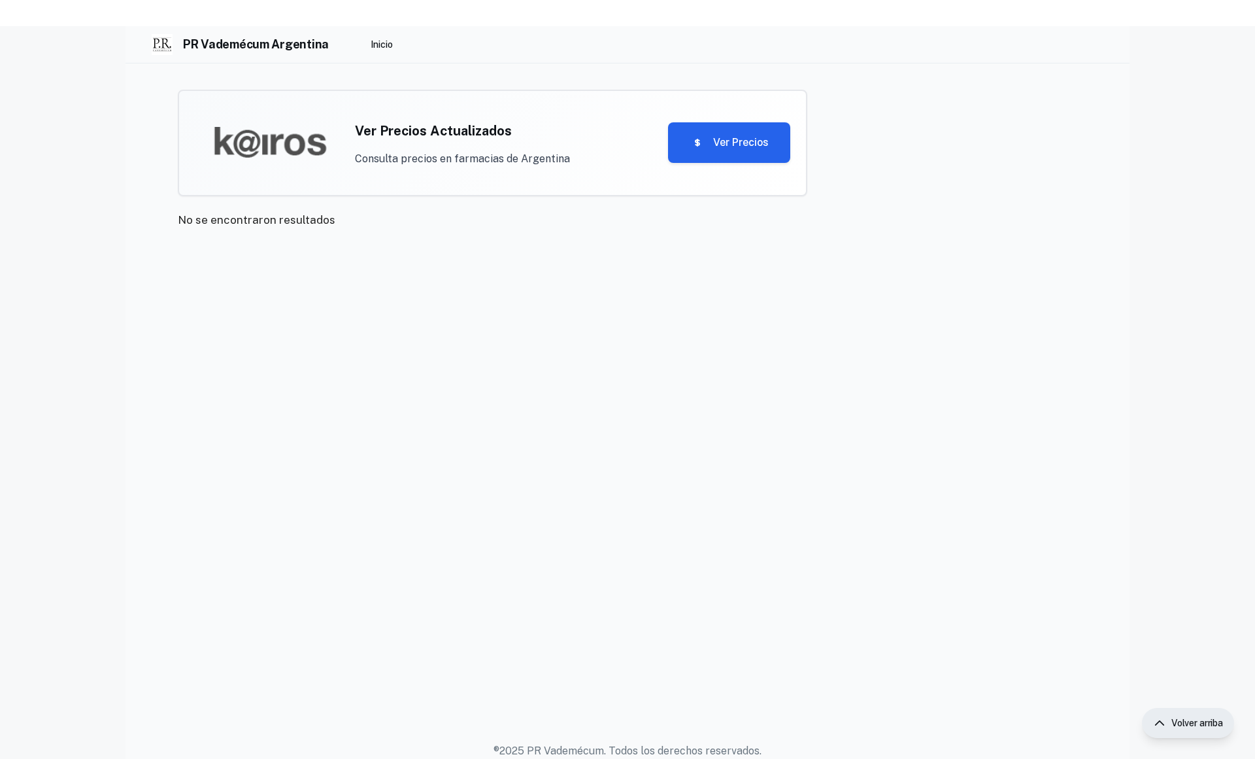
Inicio (382, 44)
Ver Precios (741, 142)
